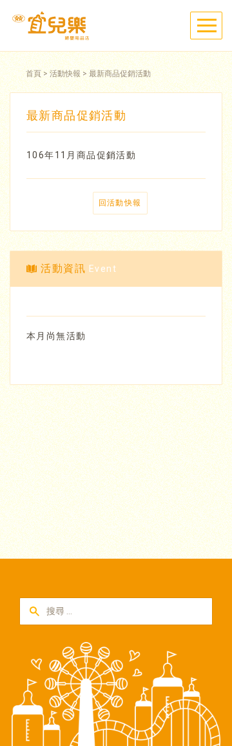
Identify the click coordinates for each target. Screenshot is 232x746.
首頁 (33, 73)
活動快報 (65, 73)
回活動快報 (120, 202)
